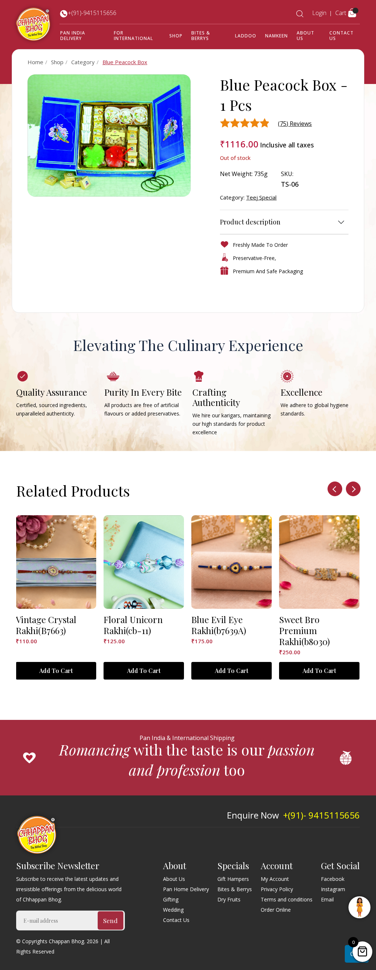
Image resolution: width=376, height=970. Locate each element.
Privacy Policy (277, 889)
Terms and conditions (286, 899)
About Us (305, 35)
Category (83, 62)
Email (327, 899)
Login (319, 13)
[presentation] (335, 489)
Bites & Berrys (200, 35)
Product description (250, 221)
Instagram (333, 889)
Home (35, 62)
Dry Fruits (229, 899)
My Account (275, 878)
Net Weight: (236, 174)
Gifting (170, 899)
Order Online (276, 909)
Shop (175, 36)
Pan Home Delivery (186, 889)
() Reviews (295, 124)
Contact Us (341, 35)
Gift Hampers (233, 878)
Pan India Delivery (72, 35)
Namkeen (276, 36)
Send (110, 920)
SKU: (287, 174)
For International (133, 35)
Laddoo (245, 36)
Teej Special (261, 197)
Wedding (173, 909)
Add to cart (56, 670)
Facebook (332, 878)
